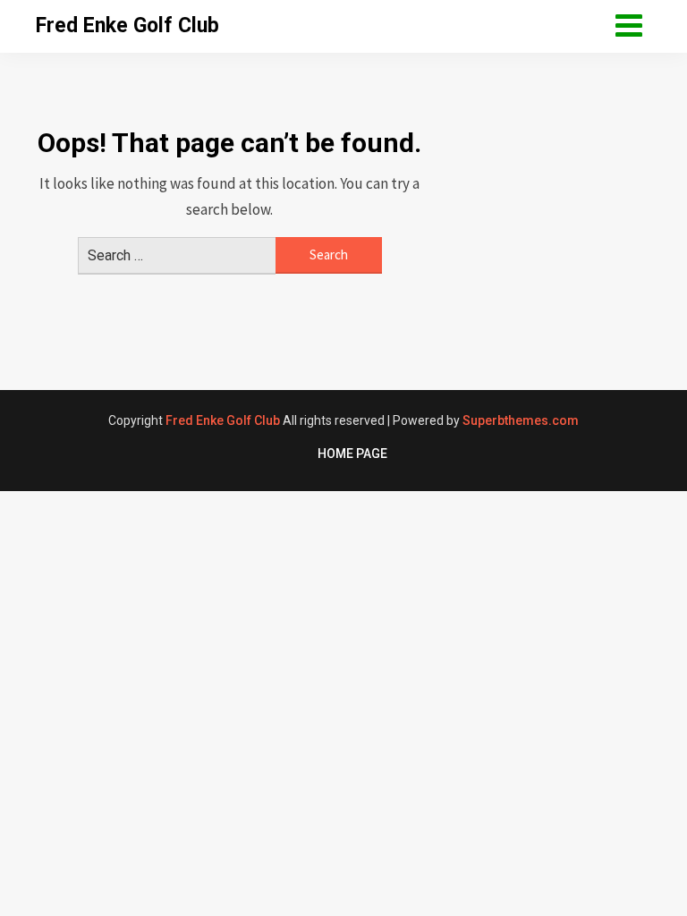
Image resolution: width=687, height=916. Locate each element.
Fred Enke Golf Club (127, 25)
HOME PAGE (352, 453)
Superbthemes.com (520, 420)
